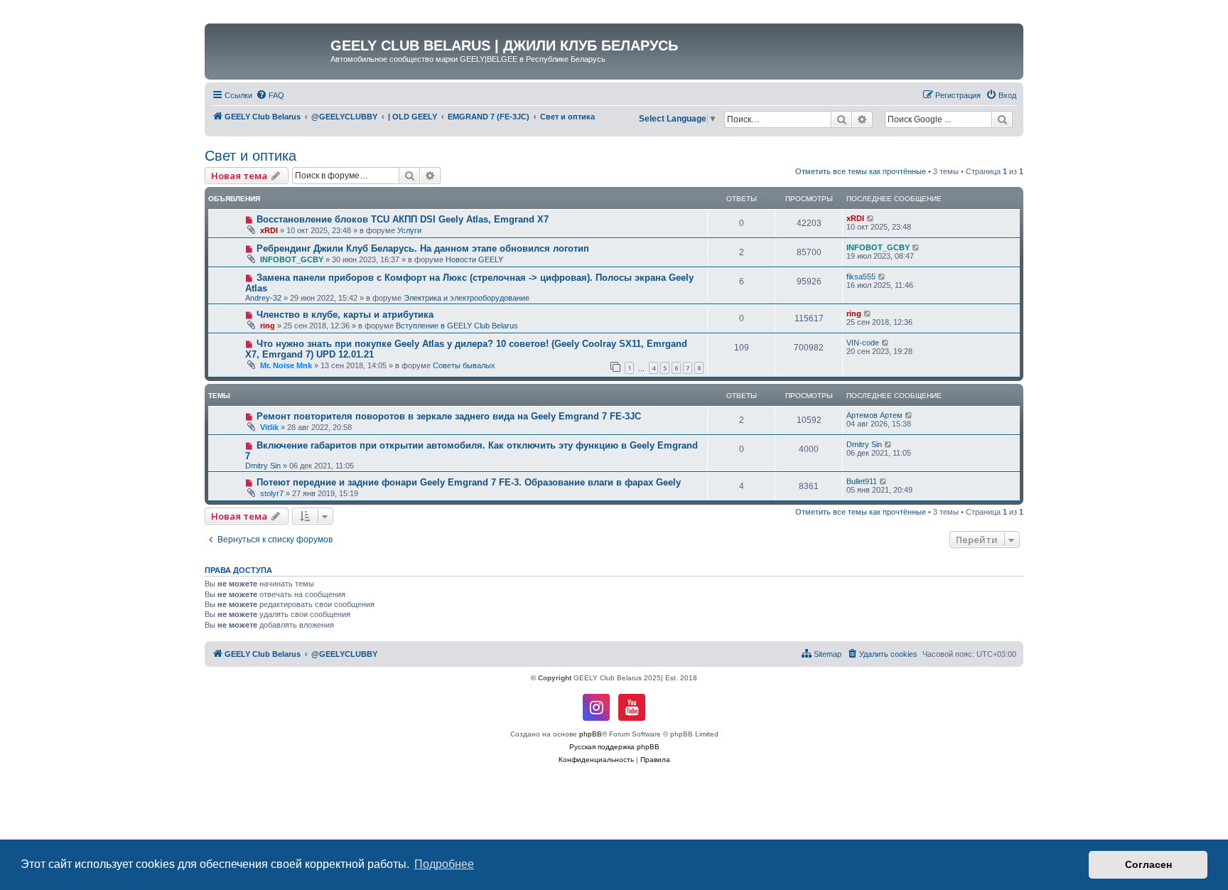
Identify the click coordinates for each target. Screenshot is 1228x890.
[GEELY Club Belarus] (269, 50)
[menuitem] (270, 95)
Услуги (409, 230)
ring (267, 325)
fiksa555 (861, 276)
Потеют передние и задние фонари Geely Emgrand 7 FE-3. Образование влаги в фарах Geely (469, 482)
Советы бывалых (464, 365)
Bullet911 (861, 481)
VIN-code (862, 342)
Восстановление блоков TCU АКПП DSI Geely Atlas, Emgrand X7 (403, 219)
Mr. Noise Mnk (286, 365)
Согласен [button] (1148, 864)
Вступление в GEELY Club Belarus (457, 325)
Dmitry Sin (263, 465)
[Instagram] (596, 707)
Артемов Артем (874, 415)
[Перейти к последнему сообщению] (871, 218)
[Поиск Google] (1002, 119)
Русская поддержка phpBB (614, 747)
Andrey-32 (263, 298)
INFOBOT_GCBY (291, 259)
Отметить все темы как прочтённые (860, 171)
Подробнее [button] (444, 864)
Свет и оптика (250, 155)
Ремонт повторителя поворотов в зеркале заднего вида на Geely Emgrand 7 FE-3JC (449, 416)
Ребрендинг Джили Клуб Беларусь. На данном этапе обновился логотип (423, 248)
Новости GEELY (474, 259)
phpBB (590, 734)
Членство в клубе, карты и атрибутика (345, 314)
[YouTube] (631, 707)
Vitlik (269, 427)
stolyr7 (272, 493)
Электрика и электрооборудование (466, 298)
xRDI (269, 230)
